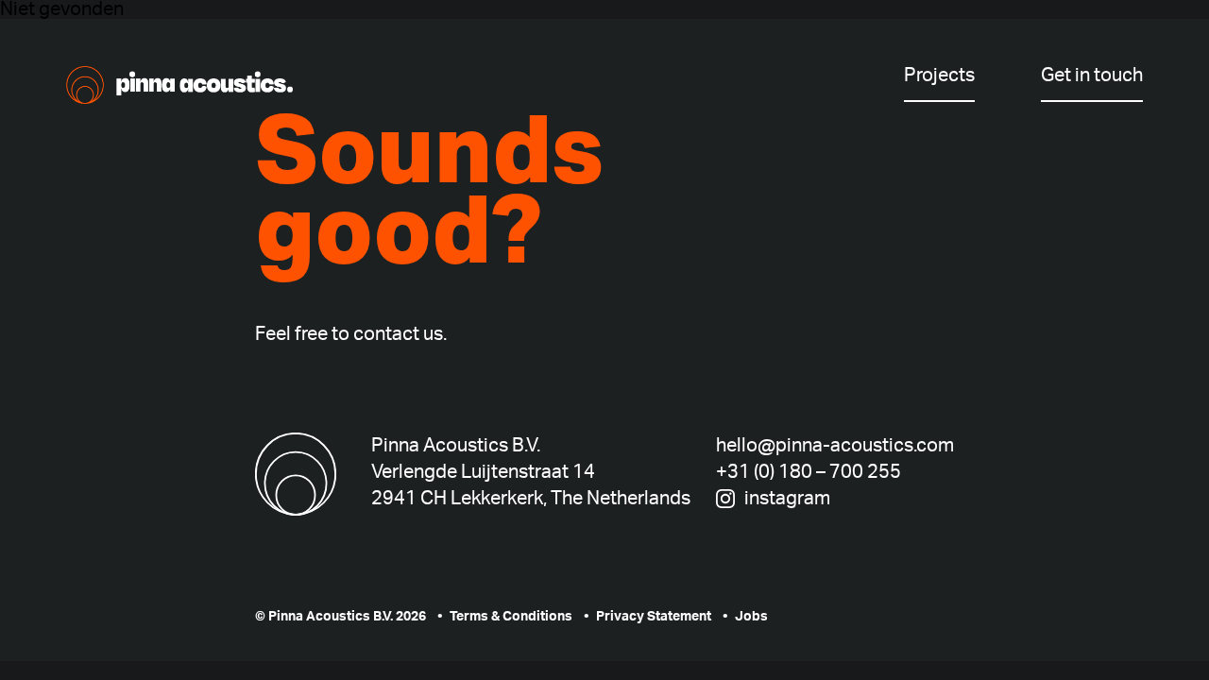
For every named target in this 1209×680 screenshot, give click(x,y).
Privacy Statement (653, 616)
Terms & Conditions (511, 616)
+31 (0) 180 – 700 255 (808, 472)
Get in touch (1092, 75)
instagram (787, 498)
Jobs (751, 616)
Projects (939, 75)
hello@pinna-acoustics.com (835, 445)
